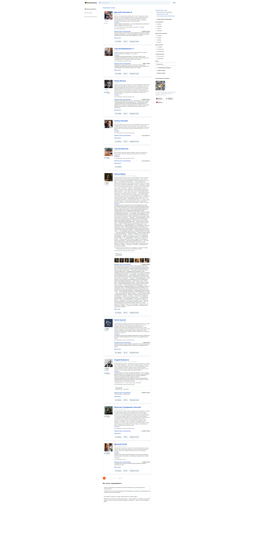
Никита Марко (120, 174)
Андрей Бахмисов (121, 360)
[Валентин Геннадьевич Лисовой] (108, 410)
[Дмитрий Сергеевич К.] (108, 15)
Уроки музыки (120, 320)
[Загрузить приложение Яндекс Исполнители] (166, 85)
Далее (120, 478)
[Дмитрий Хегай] (108, 447)
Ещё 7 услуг (117, 309)
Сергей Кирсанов (121, 149)
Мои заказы (89, 12)
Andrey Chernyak (121, 121)
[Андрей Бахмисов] (108, 363)
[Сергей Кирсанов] (108, 152)
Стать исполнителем (91, 16)
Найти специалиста (91, 9)
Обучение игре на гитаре (161, 10)
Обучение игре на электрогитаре (122, 31)
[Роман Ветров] (108, 84)
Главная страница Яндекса (85, 3)
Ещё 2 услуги (117, 70)
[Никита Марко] (108, 177)
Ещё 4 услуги (117, 433)
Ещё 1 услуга (117, 37)
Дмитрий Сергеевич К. (123, 12)
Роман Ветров (120, 81)
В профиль (116, 22)
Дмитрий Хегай (120, 444)
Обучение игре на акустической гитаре (166, 16)
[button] (118, 41)
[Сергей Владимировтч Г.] (108, 52)
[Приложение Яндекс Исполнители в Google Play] (169, 98)
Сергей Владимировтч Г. (124, 49)
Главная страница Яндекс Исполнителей (91, 3)
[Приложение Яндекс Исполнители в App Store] (160, 98)
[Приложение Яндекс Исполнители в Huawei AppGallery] (160, 102)
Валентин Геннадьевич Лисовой (127, 407)
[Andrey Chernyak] (108, 124)
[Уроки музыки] (108, 323)
